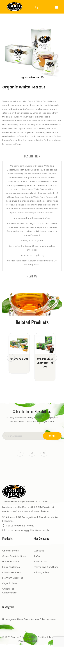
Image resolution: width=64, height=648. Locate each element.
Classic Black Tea (11, 572)
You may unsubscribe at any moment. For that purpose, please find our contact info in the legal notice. (32, 419)
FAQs (37, 556)
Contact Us (40, 561)
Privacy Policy (41, 572)
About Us (39, 550)
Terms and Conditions (46, 567)
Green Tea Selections (14, 556)
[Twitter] (32, 453)
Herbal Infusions (10, 561)
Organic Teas (9, 583)
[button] (27, 82)
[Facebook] (20, 453)
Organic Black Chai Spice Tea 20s (45, 362)
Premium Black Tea (12, 577)
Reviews (32, 276)
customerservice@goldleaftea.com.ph (28, 530)
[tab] (32, 156)
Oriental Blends (10, 550)
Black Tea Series (11, 567)
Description (32, 156)
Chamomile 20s (19, 358)
